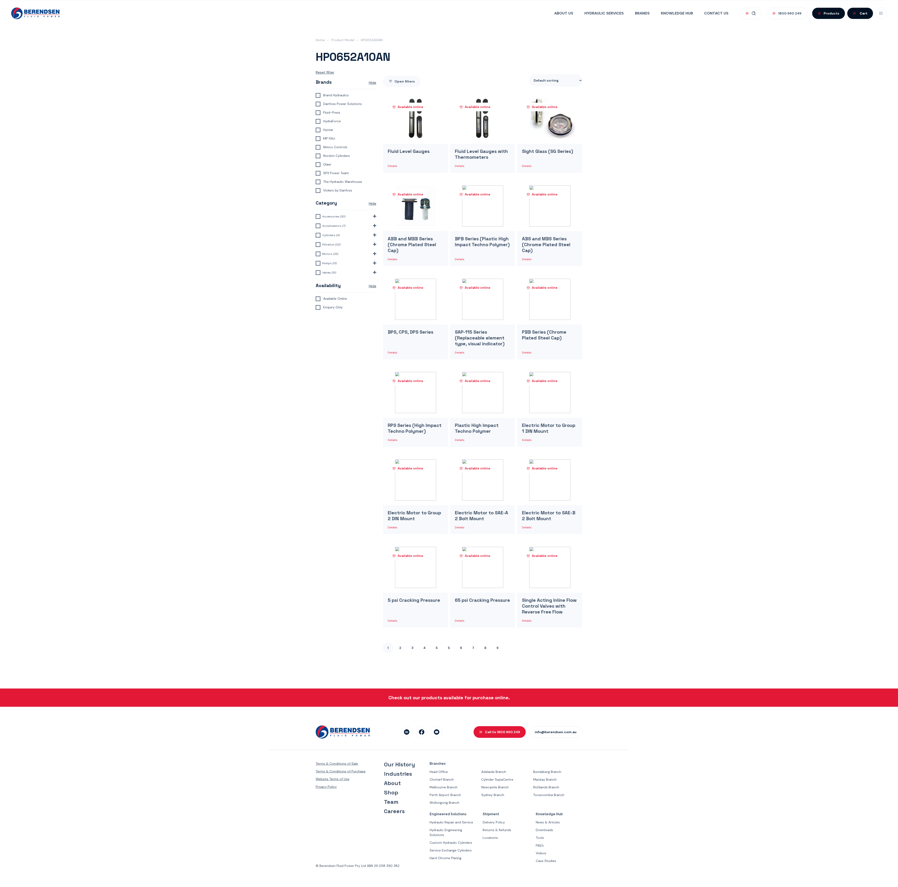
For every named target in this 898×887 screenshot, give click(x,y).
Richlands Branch (546, 787)
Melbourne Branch (443, 787)
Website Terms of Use (332, 779)
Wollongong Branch (444, 802)
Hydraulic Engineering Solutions (446, 832)
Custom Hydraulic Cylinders (451, 842)
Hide (372, 82)
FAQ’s (540, 845)
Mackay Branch (545, 779)
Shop (391, 792)
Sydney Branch (492, 795)
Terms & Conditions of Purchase (341, 771)
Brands (642, 13)
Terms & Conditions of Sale (337, 763)
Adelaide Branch (493, 772)
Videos (541, 853)
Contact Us (716, 13)
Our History (399, 764)
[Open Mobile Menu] (881, 13)
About (392, 783)
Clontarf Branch (442, 779)
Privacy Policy (326, 787)
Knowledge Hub (677, 13)
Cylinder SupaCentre (497, 779)
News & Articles (548, 822)
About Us (563, 13)
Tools (540, 838)
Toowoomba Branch (548, 795)
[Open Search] (751, 13)
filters (405, 81)
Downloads (544, 830)
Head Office (439, 772)
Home (320, 40)
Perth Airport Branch (445, 795)
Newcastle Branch (495, 787)
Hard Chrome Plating (445, 858)
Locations (490, 838)
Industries (398, 774)
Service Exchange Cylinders (451, 850)
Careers (394, 811)
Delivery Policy (494, 822)
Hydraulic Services (604, 13)
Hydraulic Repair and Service (451, 822)
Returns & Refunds (497, 830)
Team (391, 802)
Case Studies (546, 861)
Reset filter (325, 72)
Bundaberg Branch (547, 772)
